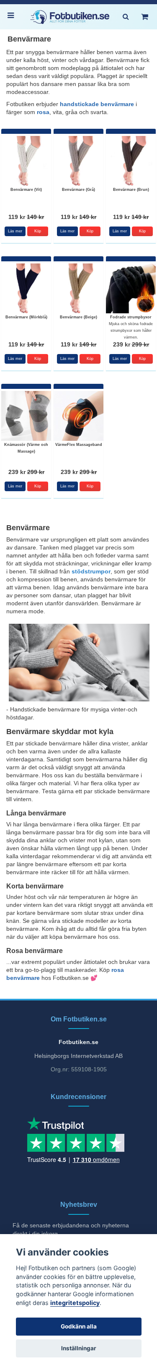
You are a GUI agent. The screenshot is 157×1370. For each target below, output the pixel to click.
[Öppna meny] (13, 16)
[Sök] (125, 16)
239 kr (131, 344)
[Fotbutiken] (70, 17)
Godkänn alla (79, 1326)
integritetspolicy (75, 1302)
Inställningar (78, 1348)
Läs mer (15, 231)
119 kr (26, 217)
